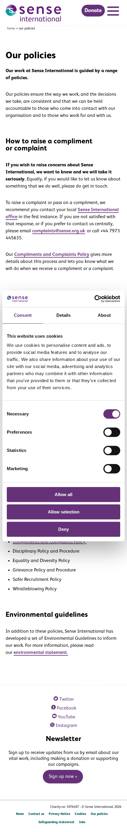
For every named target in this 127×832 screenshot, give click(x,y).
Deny (63, 529)
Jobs (82, 822)
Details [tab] (63, 315)
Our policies (99, 814)
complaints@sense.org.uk (58, 231)
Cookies (80, 814)
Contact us (36, 814)
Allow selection (63, 511)
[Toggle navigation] (114, 12)
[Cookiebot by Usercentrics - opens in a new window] (94, 299)
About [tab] (104, 315)
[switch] (111, 432)
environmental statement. (41, 652)
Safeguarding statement (56, 822)
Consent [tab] (23, 315)
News (20, 814)
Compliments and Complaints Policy (51, 254)
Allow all (63, 494)
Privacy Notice (59, 814)
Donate (93, 10)
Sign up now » (63, 776)
